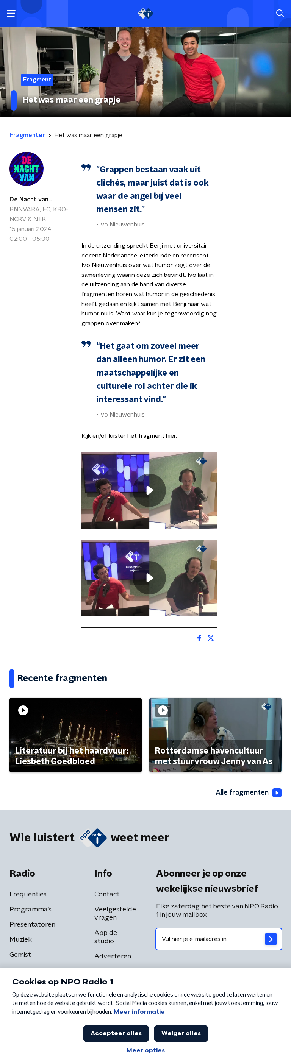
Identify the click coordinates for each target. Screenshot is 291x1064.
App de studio (105, 937)
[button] (11, 13)
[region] (149, 490)
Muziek (20, 939)
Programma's (30, 909)
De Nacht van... (30, 200)
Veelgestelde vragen (115, 913)
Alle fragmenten (242, 792)
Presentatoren (32, 924)
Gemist (20, 955)
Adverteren (112, 956)
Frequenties (28, 894)
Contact (107, 894)
